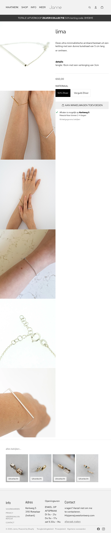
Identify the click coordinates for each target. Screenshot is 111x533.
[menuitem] (42, 7)
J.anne (15, 529)
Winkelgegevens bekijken (70, 119)
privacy (9, 513)
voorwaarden (13, 509)
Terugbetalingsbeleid (45, 529)
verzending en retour (13, 518)
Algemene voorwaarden (76, 529)
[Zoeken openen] (89, 7)
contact (10, 522)
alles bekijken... (13, 448)
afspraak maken (73, 521)
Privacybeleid (60, 529)
